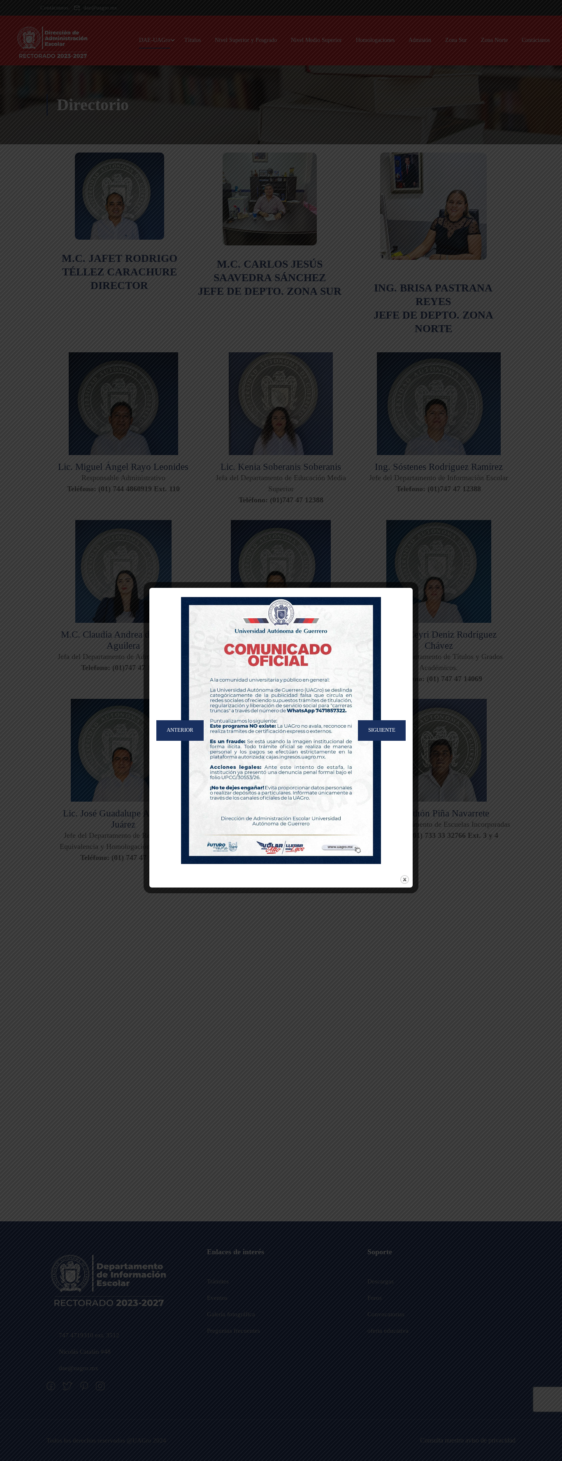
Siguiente (381, 730)
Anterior (180, 730)
